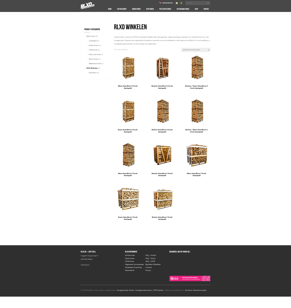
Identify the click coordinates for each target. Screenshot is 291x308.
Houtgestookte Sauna (143, 290)
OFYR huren (129, 261)
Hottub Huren (93, 45)
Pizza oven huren (95, 54)
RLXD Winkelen (92, 68)
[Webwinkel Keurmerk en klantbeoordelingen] (189, 278)
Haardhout (93, 73)
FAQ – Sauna (150, 258)
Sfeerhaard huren (95, 63)
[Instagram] (176, 3)
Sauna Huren (93, 59)
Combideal (93, 41)
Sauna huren (129, 258)
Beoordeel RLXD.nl (178, 263)
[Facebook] (181, 3)
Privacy (148, 270)
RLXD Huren (91, 36)
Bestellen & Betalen (153, 264)
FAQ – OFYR (150, 261)
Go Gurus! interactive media (195, 290)
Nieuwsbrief (129, 270)
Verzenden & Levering (133, 267)
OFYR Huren (93, 50)
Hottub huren (130, 255)
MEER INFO (127, 89)
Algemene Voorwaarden (134, 264)
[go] (208, 3)
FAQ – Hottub (151, 255)
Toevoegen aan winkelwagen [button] (127, 85)
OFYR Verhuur (158, 290)
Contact (149, 267)
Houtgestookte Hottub (125, 290)
